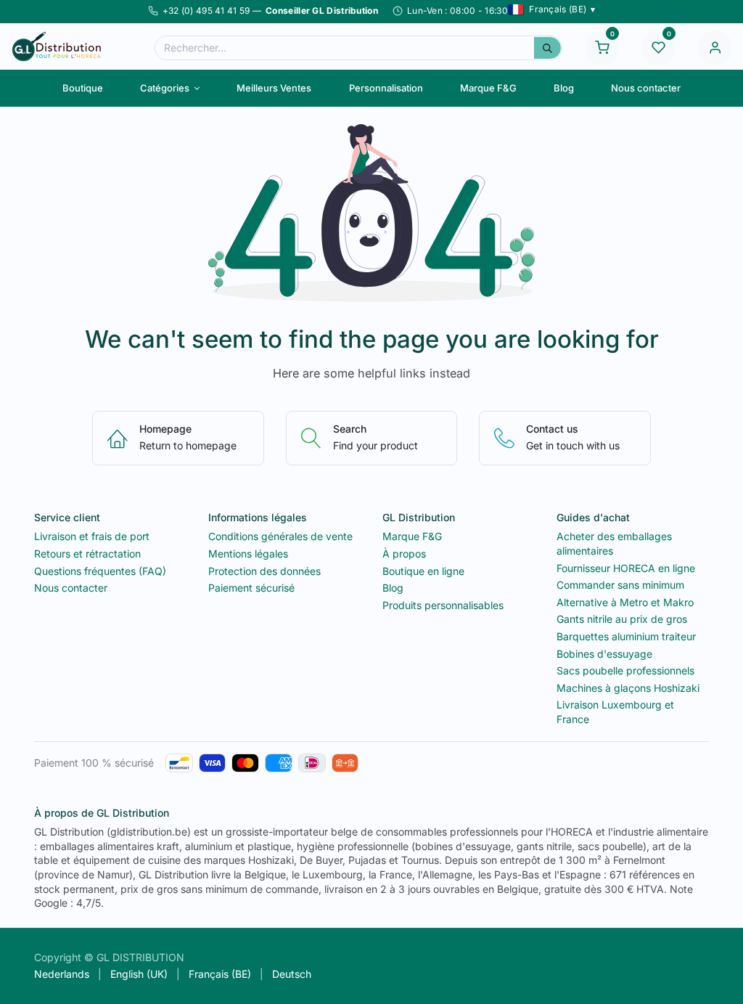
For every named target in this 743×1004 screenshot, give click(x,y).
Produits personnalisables (443, 605)
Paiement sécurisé (251, 587)
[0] (601, 46)
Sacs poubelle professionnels (625, 670)
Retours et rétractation (87, 553)
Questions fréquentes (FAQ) (100, 571)
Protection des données (264, 571)
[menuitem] (82, 88)
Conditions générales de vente (280, 536)
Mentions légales (248, 553)
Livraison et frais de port (91, 536)
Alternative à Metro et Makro (625, 602)
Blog (392, 587)
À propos (404, 553)
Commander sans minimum (620, 585)
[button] (552, 9)
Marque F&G (412, 536)
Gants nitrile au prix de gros (622, 619)
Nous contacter (70, 587)
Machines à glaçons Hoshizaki (628, 688)
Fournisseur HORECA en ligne (626, 568)
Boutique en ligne (423, 571)
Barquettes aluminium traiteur (626, 636)
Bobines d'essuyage (604, 654)
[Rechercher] (547, 48)
